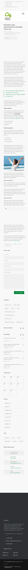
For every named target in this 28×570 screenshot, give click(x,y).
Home (5, 31)
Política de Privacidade (8, 566)
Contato (16, 555)
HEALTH (19, 438)
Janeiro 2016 (7, 427)
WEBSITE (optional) (7, 266)
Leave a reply (16, 240)
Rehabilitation (8, 245)
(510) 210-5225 (13, 456)
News (18, 308)
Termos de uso (17, 566)
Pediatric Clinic (8, 318)
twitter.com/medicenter (15, 472)
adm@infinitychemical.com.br (11, 6)
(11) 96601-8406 (9, 543)
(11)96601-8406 (8, 5)
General (15, 244)
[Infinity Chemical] (13, 16)
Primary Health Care (9, 322)
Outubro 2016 (8, 417)
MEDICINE (21, 441)
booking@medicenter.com (15, 463)
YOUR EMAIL (6, 260)
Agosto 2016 (7, 420)
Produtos (16, 552)
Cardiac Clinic (8, 305)
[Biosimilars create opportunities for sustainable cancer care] (15, 54)
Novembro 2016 (8, 413)
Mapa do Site (8, 567)
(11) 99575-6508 (9, 538)
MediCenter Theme (11, 561)
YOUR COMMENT (7, 272)
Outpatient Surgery (9, 315)
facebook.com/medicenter (15, 468)
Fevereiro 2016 (8, 424)
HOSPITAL (15, 441)
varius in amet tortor (16, 118)
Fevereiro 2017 (8, 403)
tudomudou (8, 244)
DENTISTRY (7, 438)
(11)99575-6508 (8, 3)
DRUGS (13, 438)
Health (20, 244)
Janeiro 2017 (7, 406)
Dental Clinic (17, 305)
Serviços (6, 555)
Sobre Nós (6, 552)
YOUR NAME (6, 254)
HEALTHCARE (7, 441)
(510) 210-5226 (13, 458)
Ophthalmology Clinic (10, 311)
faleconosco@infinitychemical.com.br (13, 541)
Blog (9, 31)
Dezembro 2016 (8, 410)
